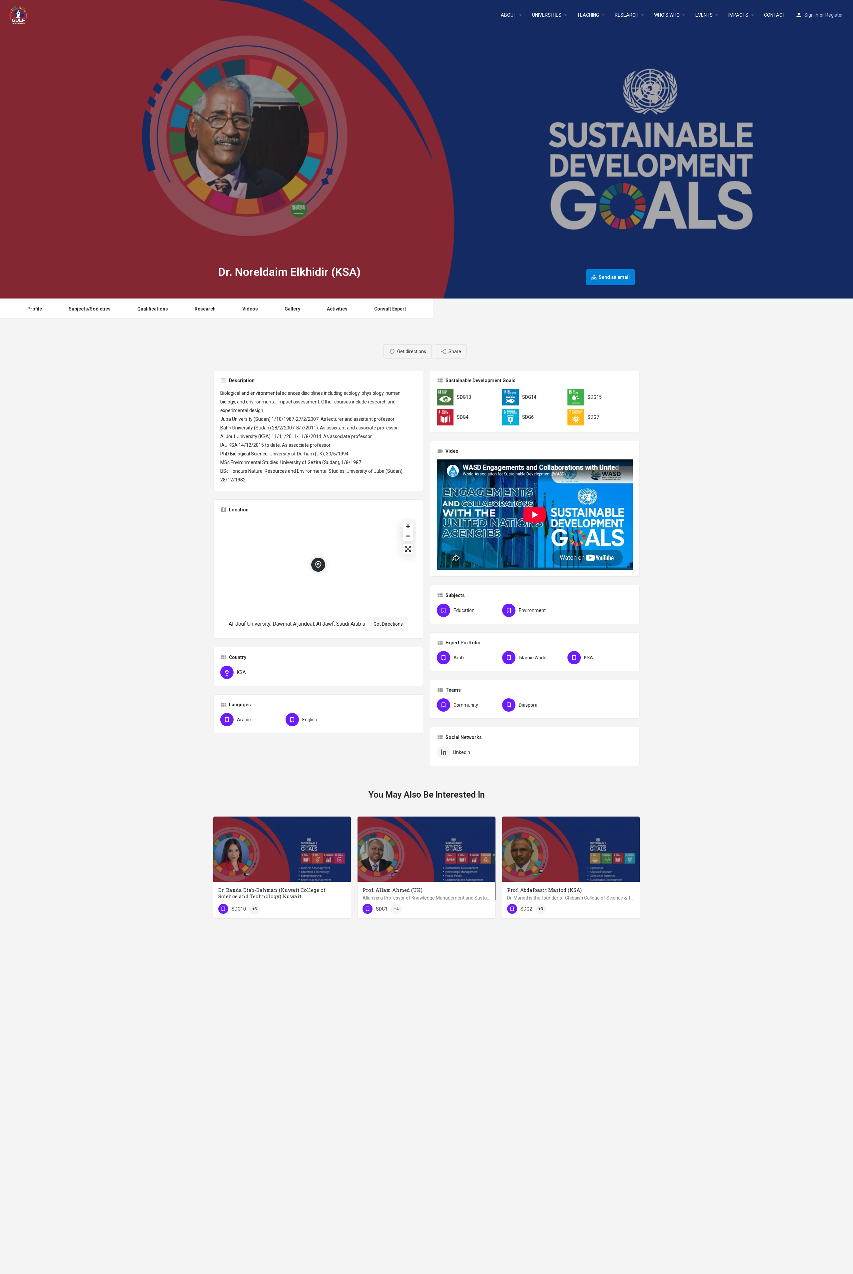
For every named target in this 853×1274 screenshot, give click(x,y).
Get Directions (388, 624)
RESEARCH (626, 15)
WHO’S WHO (667, 15)
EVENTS (704, 15)
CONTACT (774, 15)
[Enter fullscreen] (408, 549)
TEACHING (588, 15)
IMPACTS (738, 15)
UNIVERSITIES (546, 15)
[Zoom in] (408, 526)
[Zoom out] (408, 536)
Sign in (811, 15)
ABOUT (508, 15)
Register (834, 15)
